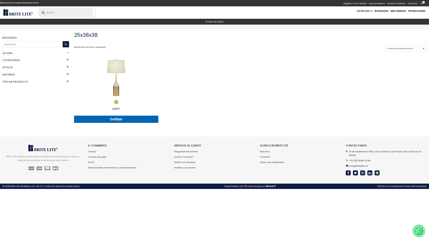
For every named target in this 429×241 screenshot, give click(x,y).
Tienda (92, 151)
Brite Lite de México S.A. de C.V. (27, 186)
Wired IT (271, 186)
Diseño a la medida (184, 162)
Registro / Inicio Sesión (355, 3)
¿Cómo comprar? (184, 156)
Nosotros (265, 151)
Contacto (412, 3)
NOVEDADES (381, 11)
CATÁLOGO (363, 11)
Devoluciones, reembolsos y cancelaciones (112, 167)
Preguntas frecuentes (186, 151)
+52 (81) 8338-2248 (359, 160)
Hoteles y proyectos (185, 167)
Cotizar (116, 119)
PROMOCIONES (416, 11)
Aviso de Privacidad (415, 186)
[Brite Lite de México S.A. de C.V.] (18, 12)
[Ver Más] (116, 77)
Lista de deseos (377, 3)
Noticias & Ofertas (396, 3)
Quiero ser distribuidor (272, 162)
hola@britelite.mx (358, 166)
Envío (91, 162)
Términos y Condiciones (390, 186)
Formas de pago (97, 156)
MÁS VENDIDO (398, 11)
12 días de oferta (214, 21)
